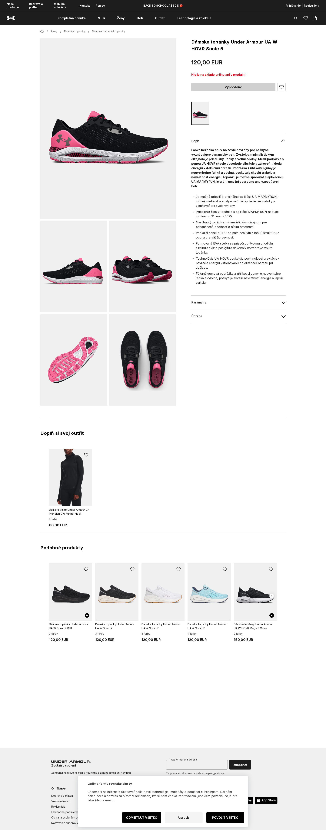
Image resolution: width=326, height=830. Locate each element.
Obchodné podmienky (65, 812)
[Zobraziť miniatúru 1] (73, 266)
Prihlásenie (293, 5)
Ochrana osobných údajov (67, 817)
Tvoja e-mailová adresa (183, 759)
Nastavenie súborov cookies (69, 823)
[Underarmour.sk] (11, 18)
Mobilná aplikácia (60, 5)
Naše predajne (13, 5)
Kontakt (85, 5)
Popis (195, 141)
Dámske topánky (74, 31)
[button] (281, 87)
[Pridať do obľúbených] (86, 455)
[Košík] (314, 18)
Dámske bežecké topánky (108, 31)
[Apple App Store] (266, 800)
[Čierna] (200, 113)
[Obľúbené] (305, 18)
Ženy (54, 31)
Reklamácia (58, 806)
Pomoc (100, 5)
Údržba (196, 316)
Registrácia (311, 5)
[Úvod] (42, 31)
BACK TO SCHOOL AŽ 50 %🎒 (163, 5)
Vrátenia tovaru (60, 801)
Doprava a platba (36, 5)
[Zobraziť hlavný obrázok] (108, 128)
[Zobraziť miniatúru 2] (142, 266)
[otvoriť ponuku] (89, 18)
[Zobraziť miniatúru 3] (73, 360)
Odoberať (240, 765)
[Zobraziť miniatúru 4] (142, 360)
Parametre (198, 302)
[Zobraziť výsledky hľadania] (295, 18)
